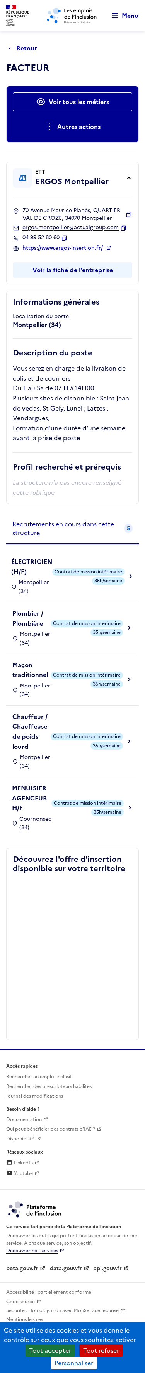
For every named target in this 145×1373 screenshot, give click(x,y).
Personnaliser (74, 1363)
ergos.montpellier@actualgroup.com (70, 227)
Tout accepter (50, 1350)
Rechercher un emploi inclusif (39, 1076)
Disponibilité (20, 1138)
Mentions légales (24, 1319)
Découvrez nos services (32, 1250)
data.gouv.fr (66, 1268)
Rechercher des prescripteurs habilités (49, 1086)
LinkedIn (23, 1162)
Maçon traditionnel (30, 670)
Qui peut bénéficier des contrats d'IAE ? (50, 1129)
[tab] (72, 528)
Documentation (24, 1119)
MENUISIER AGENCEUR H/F (29, 798)
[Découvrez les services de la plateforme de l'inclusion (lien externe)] (35, 1209)
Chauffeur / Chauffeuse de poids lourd (30, 731)
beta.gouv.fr (22, 1268)
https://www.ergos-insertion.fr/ (63, 248)
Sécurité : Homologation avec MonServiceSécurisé (62, 1310)
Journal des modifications (34, 1096)
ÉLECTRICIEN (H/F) (31, 566)
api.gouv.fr (108, 1268)
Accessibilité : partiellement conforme (48, 1292)
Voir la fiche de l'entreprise (72, 270)
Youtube (23, 1173)
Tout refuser (101, 1350)
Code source (20, 1301)
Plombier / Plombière (27, 618)
